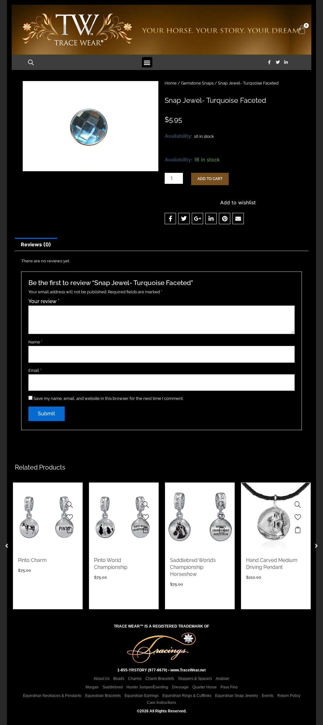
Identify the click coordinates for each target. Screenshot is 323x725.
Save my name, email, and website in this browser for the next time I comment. (108, 398)
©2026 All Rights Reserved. (161, 711)
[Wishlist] (69, 517)
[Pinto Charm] (69, 504)
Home (171, 83)
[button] (147, 62)
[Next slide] (316, 546)
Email (34, 370)
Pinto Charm (32, 560)
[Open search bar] (31, 62)
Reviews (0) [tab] (36, 244)
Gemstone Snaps (197, 83)
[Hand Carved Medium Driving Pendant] (297, 504)
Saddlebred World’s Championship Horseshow (193, 567)
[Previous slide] (6, 546)
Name (35, 342)
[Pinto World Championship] (145, 504)
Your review (43, 301)
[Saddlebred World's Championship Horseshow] (221, 504)
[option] (48, 546)
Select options (297, 530)
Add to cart (209, 179)
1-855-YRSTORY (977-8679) (142, 670)
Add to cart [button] (69, 530)
